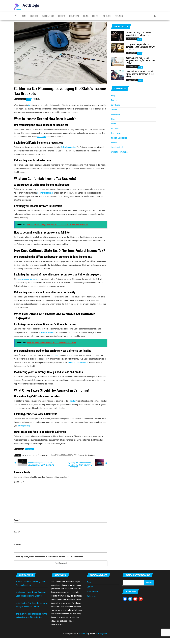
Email (17, 532)
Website (17, 544)
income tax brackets (45, 193)
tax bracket (41, 136)
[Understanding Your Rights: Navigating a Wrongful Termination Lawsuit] (117, 61)
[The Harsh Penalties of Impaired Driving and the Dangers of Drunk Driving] (117, 75)
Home (23, 16)
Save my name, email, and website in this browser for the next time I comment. (50, 557)
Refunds (119, 16)
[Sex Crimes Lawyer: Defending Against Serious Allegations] (117, 36)
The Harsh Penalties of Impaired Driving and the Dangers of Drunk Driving (139, 74)
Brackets (33, 16)
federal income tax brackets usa (63, 455)
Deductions (74, 16)
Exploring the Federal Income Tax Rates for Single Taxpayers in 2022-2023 (79, 465)
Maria (37, 99)
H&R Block (106, 16)
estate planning (24, 426)
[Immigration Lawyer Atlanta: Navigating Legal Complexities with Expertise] (117, 48)
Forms (95, 16)
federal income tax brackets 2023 (35, 455)
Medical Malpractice (119, 138)
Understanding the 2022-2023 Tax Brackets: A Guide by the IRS (41, 464)
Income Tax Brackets (86, 455)
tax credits (55, 355)
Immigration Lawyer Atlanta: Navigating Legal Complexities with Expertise (140, 47)
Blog (113, 95)
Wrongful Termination (119, 152)
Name (17, 520)
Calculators (48, 16)
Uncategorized (117, 147)
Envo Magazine (101, 633)
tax (29, 105)
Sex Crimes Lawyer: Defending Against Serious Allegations (138, 33)
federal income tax (68, 147)
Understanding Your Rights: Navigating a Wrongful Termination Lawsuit (140, 60)
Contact (90, 587)
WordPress (83, 633)
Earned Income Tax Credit (78, 362)
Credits (61, 16)
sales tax (72, 401)
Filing (85, 16)
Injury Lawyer (116, 133)
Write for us (91, 596)
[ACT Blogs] (15, 16)
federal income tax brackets (28, 279)
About (89, 582)
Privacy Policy (92, 591)
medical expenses (48, 332)
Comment (19, 482)
